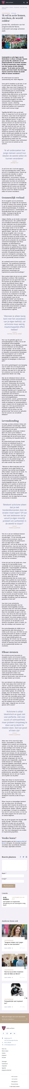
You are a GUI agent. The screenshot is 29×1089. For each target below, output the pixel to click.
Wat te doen (5, 1051)
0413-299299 (7, 1042)
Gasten (3, 1053)
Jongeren (4, 1055)
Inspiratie (4, 1066)
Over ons (4, 1049)
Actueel (4, 1057)
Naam (4, 873)
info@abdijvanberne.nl (10, 1044)
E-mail (4, 879)
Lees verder (7, 948)
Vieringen (4, 1061)
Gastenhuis (5, 1063)
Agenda (4, 1068)
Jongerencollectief (6, 1070)
